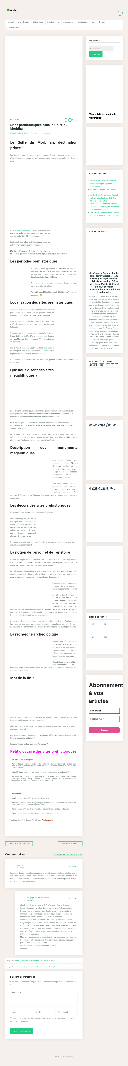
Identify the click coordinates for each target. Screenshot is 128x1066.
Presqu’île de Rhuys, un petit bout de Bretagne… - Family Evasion (37, 967)
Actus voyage (68, 22)
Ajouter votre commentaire (68, 854)
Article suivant (69, 844)
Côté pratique (38, 22)
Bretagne (15, 120)
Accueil (11, 22)
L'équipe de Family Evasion (20, 133)
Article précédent (20, 844)
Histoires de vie (53, 22)
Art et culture (82, 22)
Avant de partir (23, 22)
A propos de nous (98, 22)
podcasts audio (13, 27)
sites (59, 484)
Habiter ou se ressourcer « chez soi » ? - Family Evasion (34, 961)
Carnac (47, 351)
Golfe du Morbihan (21, 230)
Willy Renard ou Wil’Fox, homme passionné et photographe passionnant (103, 184)
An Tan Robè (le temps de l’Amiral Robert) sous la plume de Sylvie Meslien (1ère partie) (104, 198)
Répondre (73, 867)
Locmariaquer (40, 354)
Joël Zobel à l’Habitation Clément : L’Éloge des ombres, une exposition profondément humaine (104, 207)
